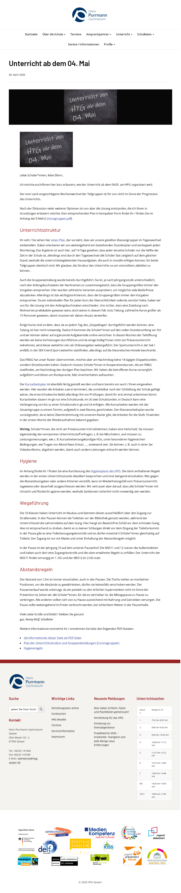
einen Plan (58, 240)
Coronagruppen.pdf (58, 218)
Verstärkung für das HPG (108, 717)
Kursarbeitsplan (35, 384)
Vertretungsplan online (65, 708)
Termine (75, 34)
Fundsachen (58, 713)
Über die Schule (52, 34)
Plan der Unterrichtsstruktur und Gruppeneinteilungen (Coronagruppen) (71, 643)
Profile (108, 44)
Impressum (58, 736)
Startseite (31, 34)
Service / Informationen (83, 44)
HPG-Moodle (58, 719)
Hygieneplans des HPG (106, 471)
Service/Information (63, 731)
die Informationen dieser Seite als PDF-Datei (52, 638)
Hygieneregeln (33, 648)
